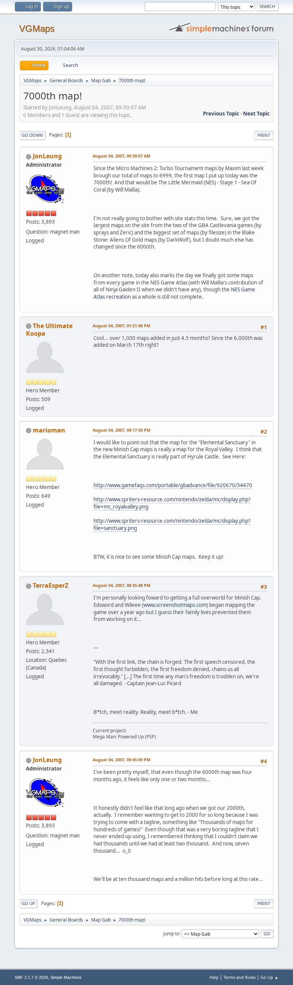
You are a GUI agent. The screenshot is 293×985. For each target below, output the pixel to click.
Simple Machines (66, 977)
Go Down (32, 135)
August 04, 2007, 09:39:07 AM (121, 156)
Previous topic (221, 113)
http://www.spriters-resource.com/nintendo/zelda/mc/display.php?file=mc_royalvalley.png (172, 503)
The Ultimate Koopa (49, 330)
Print (264, 135)
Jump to (171, 933)
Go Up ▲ (270, 977)
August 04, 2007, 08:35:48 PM (121, 585)
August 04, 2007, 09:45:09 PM (121, 759)
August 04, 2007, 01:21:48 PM (121, 325)
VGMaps (37, 28)
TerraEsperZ (50, 585)
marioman (49, 430)
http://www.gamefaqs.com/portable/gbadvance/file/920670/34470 (172, 485)
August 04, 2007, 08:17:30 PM (121, 430)
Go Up (28, 903)
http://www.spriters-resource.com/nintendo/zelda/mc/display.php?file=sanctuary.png (172, 524)
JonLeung (47, 156)
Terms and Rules (240, 977)
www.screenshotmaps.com (174, 604)
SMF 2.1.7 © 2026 (31, 977)
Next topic (256, 113)
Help (214, 977)
